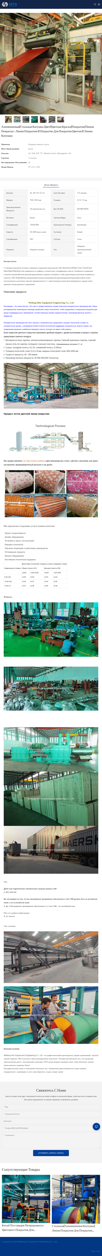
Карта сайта (95, 1251)
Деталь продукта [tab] (51, 185)
